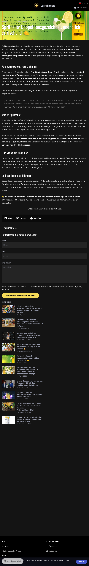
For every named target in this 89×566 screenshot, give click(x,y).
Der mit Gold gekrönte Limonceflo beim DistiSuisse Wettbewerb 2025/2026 (29, 335)
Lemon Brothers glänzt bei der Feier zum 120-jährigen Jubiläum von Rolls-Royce (30, 383)
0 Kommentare (21, 22)
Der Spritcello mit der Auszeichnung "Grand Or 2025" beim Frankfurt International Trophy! (27, 370)
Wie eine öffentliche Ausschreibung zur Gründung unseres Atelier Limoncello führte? (29, 309)
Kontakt (5, 546)
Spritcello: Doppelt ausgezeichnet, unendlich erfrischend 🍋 (28, 358)
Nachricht (6, 263)
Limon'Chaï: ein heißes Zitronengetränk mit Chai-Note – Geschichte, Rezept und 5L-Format (30, 323)
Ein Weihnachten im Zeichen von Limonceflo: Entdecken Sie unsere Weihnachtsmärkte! (29, 407)
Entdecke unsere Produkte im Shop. (45, 209)
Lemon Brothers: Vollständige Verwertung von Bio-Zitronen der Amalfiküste (29, 419)
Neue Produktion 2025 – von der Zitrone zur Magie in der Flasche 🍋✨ (28, 347)
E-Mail (4, 252)
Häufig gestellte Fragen (12, 551)
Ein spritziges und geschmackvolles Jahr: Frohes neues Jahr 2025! (29, 394)
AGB (4, 556)
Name (4, 240)
